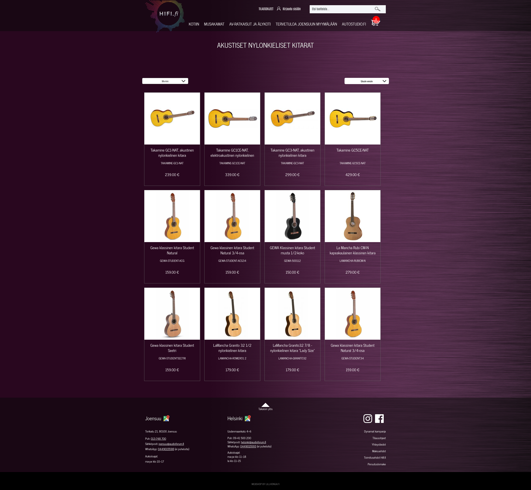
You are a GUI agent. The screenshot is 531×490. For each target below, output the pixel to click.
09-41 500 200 (242, 438)
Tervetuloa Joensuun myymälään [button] (306, 24)
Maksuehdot (379, 451)
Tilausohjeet (379, 438)
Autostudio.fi (354, 24)
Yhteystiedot (379, 444)
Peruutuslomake (377, 464)
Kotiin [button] (194, 24)
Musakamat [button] (214, 24)
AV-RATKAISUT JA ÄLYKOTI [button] (250, 24)
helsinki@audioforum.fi (253, 442)
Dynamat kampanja (375, 431)
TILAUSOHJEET (266, 9)
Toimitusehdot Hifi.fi (375, 457)
